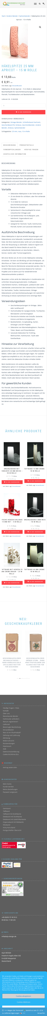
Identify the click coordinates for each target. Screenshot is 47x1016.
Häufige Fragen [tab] (31, 149)
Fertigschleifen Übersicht (12, 830)
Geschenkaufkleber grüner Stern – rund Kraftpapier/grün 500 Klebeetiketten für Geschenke (35, 662)
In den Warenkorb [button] (12, 482)
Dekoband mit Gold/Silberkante (14, 819)
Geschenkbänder (28, 125)
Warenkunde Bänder (10, 716)
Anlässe (11, 128)
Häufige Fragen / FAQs (11, 708)
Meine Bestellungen (10, 789)
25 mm (14, 131)
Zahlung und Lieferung (11, 735)
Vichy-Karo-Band (9, 828)
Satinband (6, 808)
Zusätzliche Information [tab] (14, 154)
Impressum (7, 746)
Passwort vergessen (10, 792)
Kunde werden (8, 787)
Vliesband (6, 825)
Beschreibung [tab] (9, 145)
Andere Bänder (12, 16)
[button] (40, 27)
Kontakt (6, 711)
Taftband (6, 811)
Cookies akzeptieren (23, 996)
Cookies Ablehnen (23, 1002)
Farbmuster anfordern (11, 719)
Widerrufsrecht (8, 741)
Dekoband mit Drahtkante (12, 817)
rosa (19, 131)
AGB (4, 749)
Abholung (6, 738)
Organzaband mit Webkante (13, 822)
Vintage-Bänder (16, 122)
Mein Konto (7, 784)
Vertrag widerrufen (10, 767)
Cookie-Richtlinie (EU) (10, 754)
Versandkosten (17, 86)
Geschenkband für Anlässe (11, 125)
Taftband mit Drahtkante (12, 814)
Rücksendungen (9, 743)
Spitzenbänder (24, 16)
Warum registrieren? (10, 722)
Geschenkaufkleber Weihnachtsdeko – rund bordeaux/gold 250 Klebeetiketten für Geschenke (12, 662)
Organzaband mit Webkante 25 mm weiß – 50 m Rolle (27, 1010)
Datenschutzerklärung (11, 752)
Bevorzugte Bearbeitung (12, 727)
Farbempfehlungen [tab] (12, 149)
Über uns (6, 713)
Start (3, 16)
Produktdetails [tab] (27, 145)
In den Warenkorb (24, 112)
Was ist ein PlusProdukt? (12, 732)
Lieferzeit (6, 724)
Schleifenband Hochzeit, (32, 122)
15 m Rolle (26, 131)
